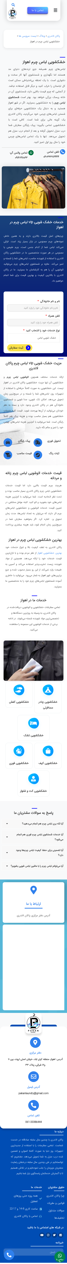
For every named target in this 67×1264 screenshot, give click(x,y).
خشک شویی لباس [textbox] (47, 338)
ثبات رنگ (54, 453)
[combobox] (33, 338)
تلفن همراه (53, 316)
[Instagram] (48, 1235)
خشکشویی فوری (19, 763)
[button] (13, 5)
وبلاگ (42, 36)
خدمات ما (36, 1187)
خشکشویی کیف (48, 763)
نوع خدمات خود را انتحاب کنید (42, 330)
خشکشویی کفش (19, 702)
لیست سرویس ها (28, 36)
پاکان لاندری (54, 36)
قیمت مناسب (24, 453)
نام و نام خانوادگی (49, 301)
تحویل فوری (54, 441)
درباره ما (58, 1131)
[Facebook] (60, 1235)
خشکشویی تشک (33, 735)
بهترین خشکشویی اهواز (50, 553)
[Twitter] (54, 1235)
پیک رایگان (24, 441)
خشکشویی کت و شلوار (33, 791)
